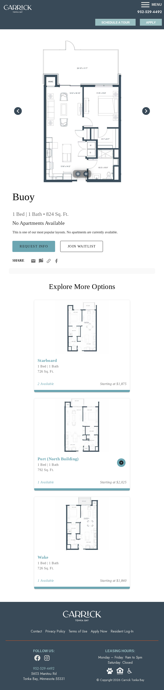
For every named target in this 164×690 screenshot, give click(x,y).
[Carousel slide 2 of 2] (86, 173)
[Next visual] (146, 111)
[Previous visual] (18, 111)
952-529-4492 (149, 11)
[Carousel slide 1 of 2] (78, 173)
